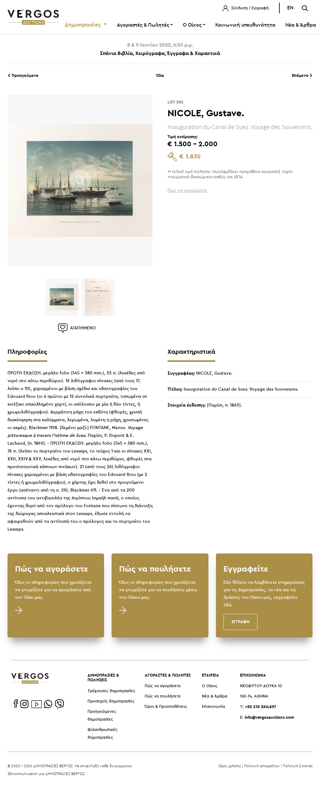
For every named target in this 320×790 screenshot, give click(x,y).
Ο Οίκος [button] (192, 25)
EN (290, 8)
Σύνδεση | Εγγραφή (249, 8)
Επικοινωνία (213, 706)
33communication (23, 773)
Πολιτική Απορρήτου (262, 765)
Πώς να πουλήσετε (163, 696)
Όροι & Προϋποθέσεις (166, 706)
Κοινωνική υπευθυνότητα (245, 25)
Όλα (160, 75)
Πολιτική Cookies (297, 765)
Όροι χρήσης (230, 765)
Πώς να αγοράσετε (163, 686)
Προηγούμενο (24, 75)
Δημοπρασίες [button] (83, 25)
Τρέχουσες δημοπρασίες (111, 691)
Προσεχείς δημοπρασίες (111, 701)
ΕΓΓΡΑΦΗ (240, 621)
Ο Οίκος (210, 686)
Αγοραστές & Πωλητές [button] (143, 25)
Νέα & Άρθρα (214, 696)
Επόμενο (301, 75)
